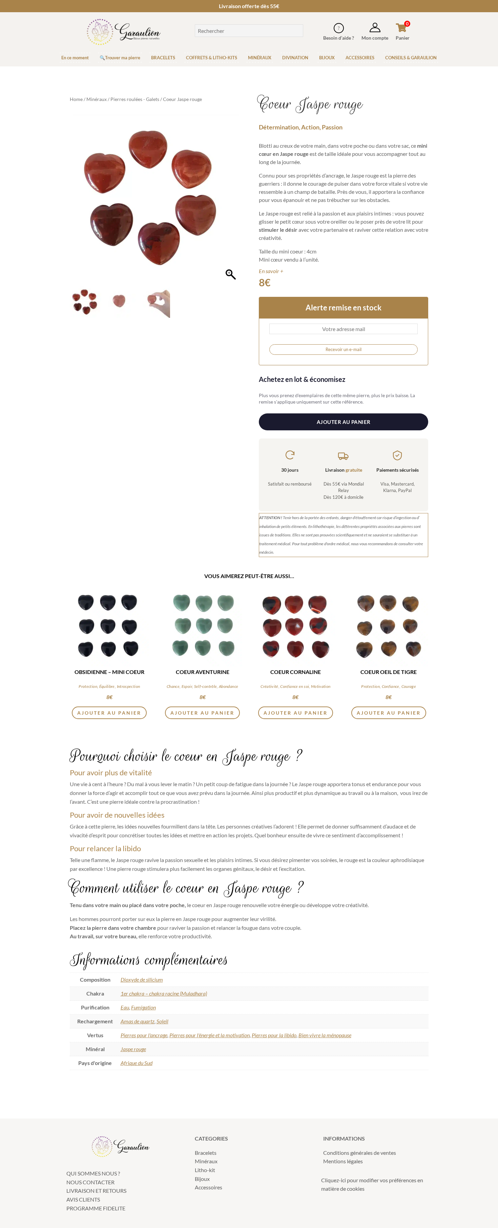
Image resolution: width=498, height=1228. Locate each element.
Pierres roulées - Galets (134, 99)
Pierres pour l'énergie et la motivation (209, 1035)
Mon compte (374, 38)
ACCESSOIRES (360, 57)
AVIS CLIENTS (83, 1199)
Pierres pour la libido (274, 1035)
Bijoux (202, 1178)
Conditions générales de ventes (359, 1152)
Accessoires (208, 1187)
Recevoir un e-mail (343, 349)
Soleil (162, 1021)
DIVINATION (295, 57)
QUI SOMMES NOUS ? (93, 1173)
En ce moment (75, 57)
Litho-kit (205, 1170)
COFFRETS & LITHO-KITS (211, 57)
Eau (125, 1007)
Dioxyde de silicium (142, 979)
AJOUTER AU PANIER (344, 422)
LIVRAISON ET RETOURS (96, 1190)
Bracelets (205, 1152)
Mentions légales (343, 1161)
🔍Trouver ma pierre (120, 57)
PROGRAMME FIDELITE (95, 1208)
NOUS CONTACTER (90, 1182)
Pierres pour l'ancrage (144, 1035)
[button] (231, 201)
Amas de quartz (137, 1021)
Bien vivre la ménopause (324, 1035)
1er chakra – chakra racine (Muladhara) (164, 993)
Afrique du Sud (136, 1063)
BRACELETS (163, 57)
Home (76, 99)
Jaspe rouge (133, 1049)
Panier (403, 38)
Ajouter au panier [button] (109, 713)
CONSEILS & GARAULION (411, 57)
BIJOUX (327, 57)
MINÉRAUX (259, 57)
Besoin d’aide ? (338, 38)
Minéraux (96, 99)
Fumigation (143, 1007)
